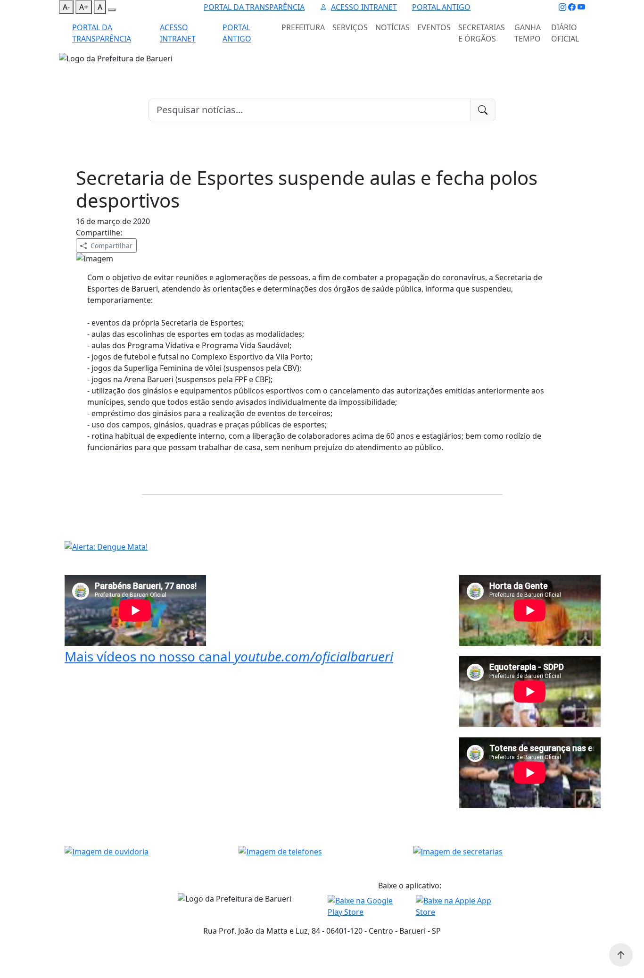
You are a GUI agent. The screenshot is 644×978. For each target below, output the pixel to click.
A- (66, 7)
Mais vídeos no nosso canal (229, 656)
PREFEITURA (303, 27)
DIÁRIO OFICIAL (565, 33)
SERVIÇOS (350, 27)
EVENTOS (434, 27)
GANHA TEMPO (527, 33)
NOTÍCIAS (392, 27)
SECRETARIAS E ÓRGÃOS (481, 33)
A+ (83, 7)
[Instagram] (562, 7)
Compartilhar (111, 245)
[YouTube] (581, 7)
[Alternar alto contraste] (112, 9)
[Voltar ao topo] (621, 955)
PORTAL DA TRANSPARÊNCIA (254, 7)
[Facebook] (572, 7)
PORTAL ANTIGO (441, 7)
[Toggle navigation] (64, 70)
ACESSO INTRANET (364, 7)
